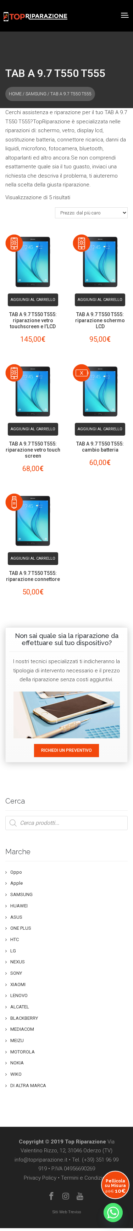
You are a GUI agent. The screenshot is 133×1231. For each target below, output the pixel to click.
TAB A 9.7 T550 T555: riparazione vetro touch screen (33, 450)
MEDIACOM (22, 1029)
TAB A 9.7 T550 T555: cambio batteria (100, 447)
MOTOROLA (22, 1051)
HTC (14, 939)
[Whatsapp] (113, 1212)
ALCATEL (19, 1006)
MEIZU (17, 1040)
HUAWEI (19, 905)
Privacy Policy (40, 1178)
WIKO (16, 1074)
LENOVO (19, 995)
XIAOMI (18, 984)
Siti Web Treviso (66, 1212)
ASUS (16, 917)
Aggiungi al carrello (33, 299)
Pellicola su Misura (115, 1186)
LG (13, 950)
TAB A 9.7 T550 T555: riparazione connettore (33, 576)
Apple (16, 883)
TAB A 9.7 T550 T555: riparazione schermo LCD (100, 320)
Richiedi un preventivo (66, 750)
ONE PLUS (20, 928)
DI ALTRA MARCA (28, 1085)
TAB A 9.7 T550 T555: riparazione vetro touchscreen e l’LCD (33, 320)
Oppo (16, 872)
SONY (16, 973)
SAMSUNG (36, 93)
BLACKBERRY (24, 1018)
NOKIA (17, 1062)
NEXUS (17, 961)
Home (15, 93)
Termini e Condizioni (85, 1178)
